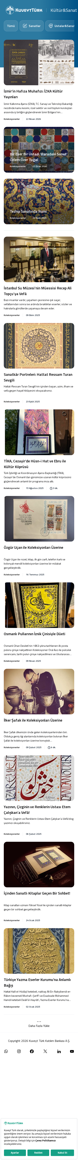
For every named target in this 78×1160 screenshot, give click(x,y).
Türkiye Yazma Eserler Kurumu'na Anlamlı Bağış (37, 982)
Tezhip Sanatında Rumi (28, 211)
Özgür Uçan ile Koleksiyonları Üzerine (33, 547)
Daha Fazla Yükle (39, 1025)
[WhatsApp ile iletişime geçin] (6, 1051)
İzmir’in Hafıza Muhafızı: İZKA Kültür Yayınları (33, 94)
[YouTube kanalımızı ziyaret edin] (72, 1051)
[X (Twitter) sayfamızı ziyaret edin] (45, 1051)
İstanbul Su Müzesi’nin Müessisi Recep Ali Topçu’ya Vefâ (38, 290)
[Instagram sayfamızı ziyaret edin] (19, 1051)
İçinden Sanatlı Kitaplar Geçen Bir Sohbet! (37, 893)
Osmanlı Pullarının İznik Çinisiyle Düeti (34, 634)
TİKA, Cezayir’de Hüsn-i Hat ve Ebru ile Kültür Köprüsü (35, 463)
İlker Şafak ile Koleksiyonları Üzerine (33, 720)
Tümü (11, 26)
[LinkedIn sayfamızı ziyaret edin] (59, 1051)
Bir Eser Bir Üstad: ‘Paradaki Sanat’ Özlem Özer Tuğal (38, 157)
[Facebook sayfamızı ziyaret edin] (32, 1051)
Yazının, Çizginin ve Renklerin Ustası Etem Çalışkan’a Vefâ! (37, 809)
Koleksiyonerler (12, 119)
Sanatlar (35, 26)
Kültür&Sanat (64, 10)
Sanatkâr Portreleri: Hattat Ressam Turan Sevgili (38, 377)
